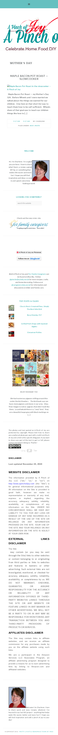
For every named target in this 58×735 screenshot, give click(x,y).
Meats (37, 125)
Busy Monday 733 (29, 392)
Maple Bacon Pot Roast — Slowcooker (29, 77)
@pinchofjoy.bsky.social (19, 279)
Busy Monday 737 (34, 315)
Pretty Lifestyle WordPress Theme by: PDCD (36, 731)
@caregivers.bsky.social (20, 285)
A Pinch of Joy (29, 27)
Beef (32, 125)
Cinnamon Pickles (34, 332)
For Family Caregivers (37, 274)
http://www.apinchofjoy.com (21, 483)
